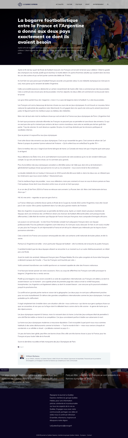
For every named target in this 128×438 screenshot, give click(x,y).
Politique (79, 4)
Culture (69, 4)
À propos (83, 435)
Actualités (59, 4)
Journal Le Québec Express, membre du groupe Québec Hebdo (60, 435)
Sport (87, 4)
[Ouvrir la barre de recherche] (107, 4)
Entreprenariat (98, 4)
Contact (89, 435)
